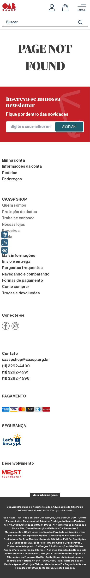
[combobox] (45, 22)
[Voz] (4, 242)
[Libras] (4, 234)
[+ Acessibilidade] (4, 250)
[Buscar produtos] (81, 22)
